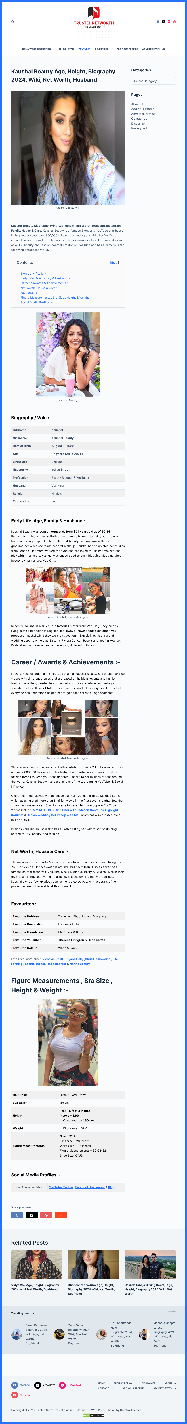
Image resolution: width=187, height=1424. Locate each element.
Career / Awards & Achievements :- (45, 283)
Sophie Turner (35, 964)
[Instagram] (169, 21)
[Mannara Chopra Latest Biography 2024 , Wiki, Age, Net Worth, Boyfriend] (144, 1334)
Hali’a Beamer (57, 964)
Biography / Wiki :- (33, 273)
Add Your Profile (127, 49)
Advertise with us (153, 49)
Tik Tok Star (66, 49)
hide (114, 262)
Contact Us (139, 118)
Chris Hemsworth (97, 959)
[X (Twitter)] (163, 21)
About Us (137, 104)
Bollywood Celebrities (36, 49)
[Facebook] (158, 21)
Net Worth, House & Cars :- (39, 288)
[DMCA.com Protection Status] (93, 1415)
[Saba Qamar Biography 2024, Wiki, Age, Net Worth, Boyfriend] (59, 1334)
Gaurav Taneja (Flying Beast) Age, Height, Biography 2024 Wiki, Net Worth (149, 1289)
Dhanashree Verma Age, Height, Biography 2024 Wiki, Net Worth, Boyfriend (91, 1289)
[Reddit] (61, 1215)
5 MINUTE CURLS (45, 810)
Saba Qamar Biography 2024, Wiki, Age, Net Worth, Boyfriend (79, 1334)
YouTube (55, 1187)
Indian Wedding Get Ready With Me (53, 815)
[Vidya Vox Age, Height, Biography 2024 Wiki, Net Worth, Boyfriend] (36, 1264)
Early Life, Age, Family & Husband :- (45, 278)
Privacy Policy (141, 128)
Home (101, 1383)
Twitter (67, 1187)
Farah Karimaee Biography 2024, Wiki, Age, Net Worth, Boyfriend (37, 1334)
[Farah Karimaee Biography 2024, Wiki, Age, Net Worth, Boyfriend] (16, 1334)
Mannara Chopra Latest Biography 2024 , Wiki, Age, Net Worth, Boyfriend (164, 1334)
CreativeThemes (130, 1410)
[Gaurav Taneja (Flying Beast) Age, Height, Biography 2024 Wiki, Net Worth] (150, 1264)
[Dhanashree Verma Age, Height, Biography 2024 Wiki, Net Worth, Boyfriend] (93, 1264)
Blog (111, 1187)
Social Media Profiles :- (37, 302)
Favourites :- (29, 292)
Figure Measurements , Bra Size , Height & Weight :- (56, 297)
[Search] (12, 21)
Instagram (97, 1187)
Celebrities (102, 49)
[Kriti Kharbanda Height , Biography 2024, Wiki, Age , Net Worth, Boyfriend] (101, 1334)
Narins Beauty (80, 964)
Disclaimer (138, 123)
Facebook (82, 1187)
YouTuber (84, 49)
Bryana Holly (74, 959)
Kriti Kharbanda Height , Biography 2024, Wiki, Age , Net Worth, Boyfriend (122, 1334)
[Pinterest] (174, 21)
